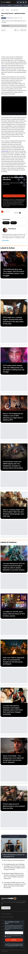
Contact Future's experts (7, 917)
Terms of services (20, 199)
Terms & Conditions (11, 945)
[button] (26, 2)
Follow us (17, 30)
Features (3, 18)
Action (7, 10)
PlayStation (6, 222)
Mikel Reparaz (10, 17)
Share (4, 30)
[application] (14, 105)
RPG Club (9, 5)
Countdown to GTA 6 (17, 5)
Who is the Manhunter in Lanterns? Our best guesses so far (14, 855)
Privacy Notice (21, 200)
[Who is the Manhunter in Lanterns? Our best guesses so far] (14, 845)
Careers (3, 929)
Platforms (13, 222)
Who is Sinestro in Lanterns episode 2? (14, 860)
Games (2, 10)
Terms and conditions (6, 913)
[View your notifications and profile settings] (23, 2)
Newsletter (24, 30)
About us (3, 932)
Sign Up (14, 940)
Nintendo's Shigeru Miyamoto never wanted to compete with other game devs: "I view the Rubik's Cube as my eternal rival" (14, 876)
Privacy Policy (17, 944)
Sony (2, 69)
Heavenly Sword (14, 10)
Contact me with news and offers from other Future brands (13, 936)
